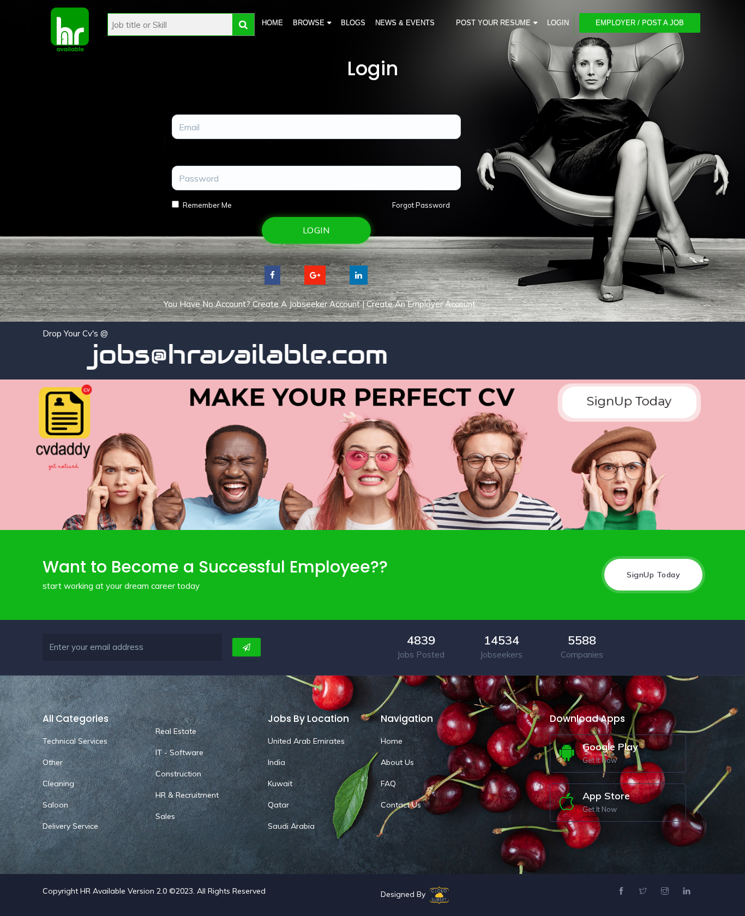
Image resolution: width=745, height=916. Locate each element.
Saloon (55, 805)
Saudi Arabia (291, 826)
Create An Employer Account (421, 304)
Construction (178, 774)
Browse (309, 23)
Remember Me (207, 205)
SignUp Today (653, 575)
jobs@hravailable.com (201, 354)
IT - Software (179, 752)
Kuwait (280, 783)
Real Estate (175, 731)
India (276, 762)
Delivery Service (70, 826)
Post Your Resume (493, 23)
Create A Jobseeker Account (306, 304)
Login (558, 23)
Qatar (278, 805)
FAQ (388, 783)
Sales (165, 816)
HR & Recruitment (187, 795)
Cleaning (58, 783)
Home (272, 23)
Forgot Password (421, 205)
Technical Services (75, 741)
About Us (397, 762)
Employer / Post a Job (640, 23)
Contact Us (401, 805)
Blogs (353, 23)
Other (53, 762)
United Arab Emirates (306, 741)
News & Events (405, 23)
